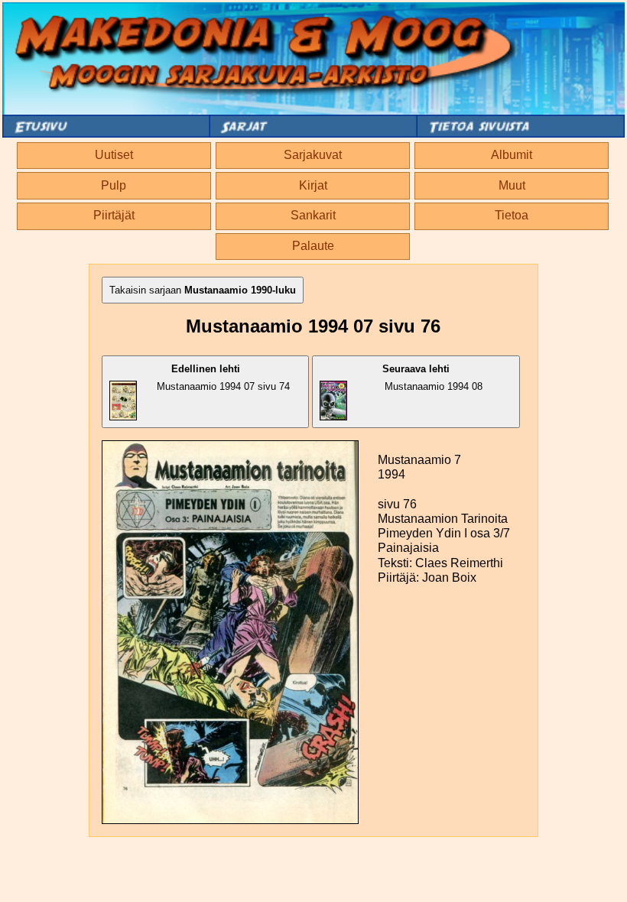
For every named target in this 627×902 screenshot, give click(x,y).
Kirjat (313, 185)
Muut (512, 185)
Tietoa (511, 215)
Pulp (113, 185)
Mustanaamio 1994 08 (432, 377)
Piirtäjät (114, 215)
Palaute (313, 245)
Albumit (511, 154)
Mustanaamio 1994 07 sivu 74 (223, 377)
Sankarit (313, 215)
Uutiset (114, 154)
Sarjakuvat (313, 154)
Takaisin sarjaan (202, 290)
